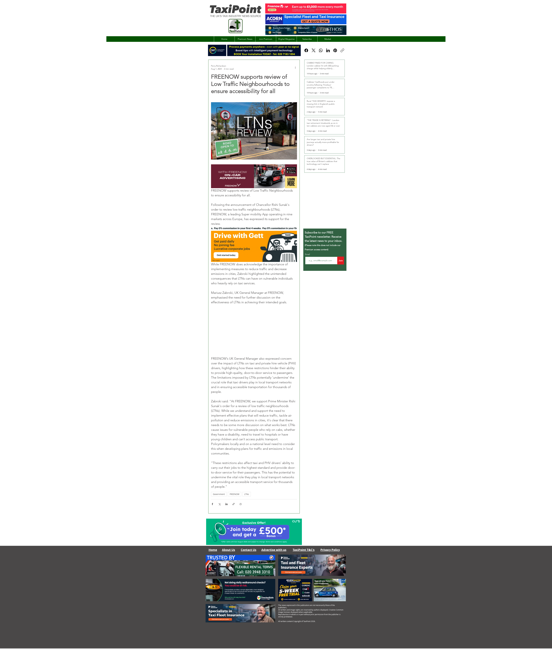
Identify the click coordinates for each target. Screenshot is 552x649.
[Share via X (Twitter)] (219, 504)
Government (219, 494)
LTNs (246, 494)
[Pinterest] (335, 50)
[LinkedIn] (328, 50)
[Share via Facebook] (212, 504)
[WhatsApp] (321, 50)
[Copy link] (342, 50)
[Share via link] (233, 504)
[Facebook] (306, 50)
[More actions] (295, 67)
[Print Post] (240, 504)
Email (307, 254)
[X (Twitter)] (314, 50)
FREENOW (234, 494)
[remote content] (254, 330)
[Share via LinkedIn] (226, 504)
